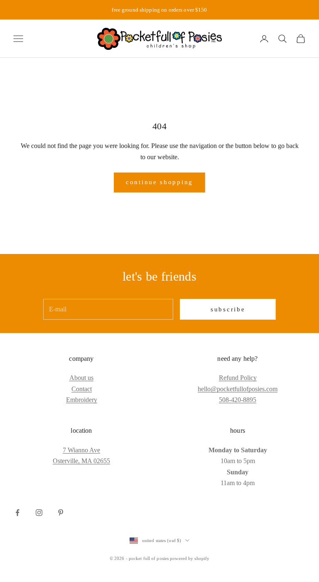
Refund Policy (238, 377)
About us (81, 377)
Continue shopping (159, 182)
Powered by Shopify (189, 558)
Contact (81, 388)
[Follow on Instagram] (39, 512)
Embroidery (81, 399)
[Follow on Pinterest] (60, 512)
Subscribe (228, 309)
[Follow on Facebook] (17, 512)
